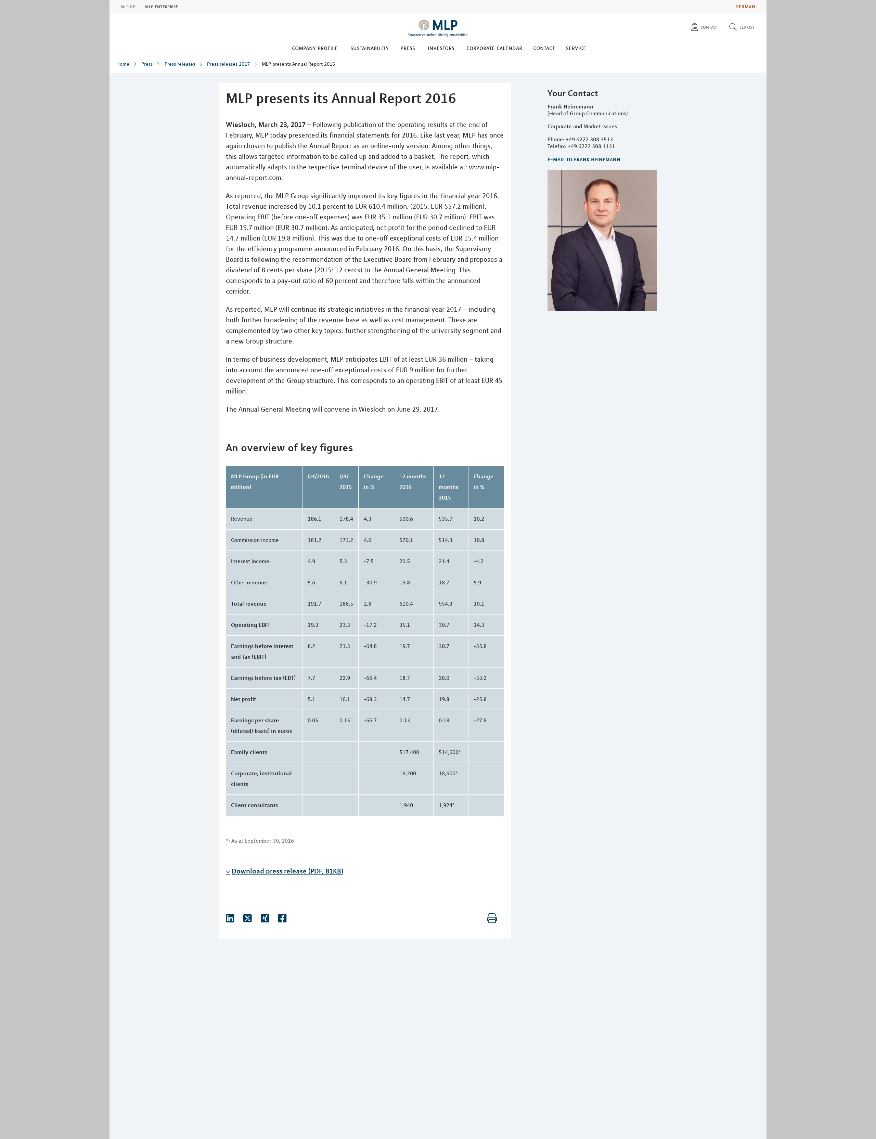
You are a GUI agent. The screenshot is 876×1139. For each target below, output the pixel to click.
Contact (544, 48)
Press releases (180, 64)
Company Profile (315, 48)
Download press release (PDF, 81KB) (287, 871)
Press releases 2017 (228, 64)
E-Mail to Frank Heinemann (584, 159)
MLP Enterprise (161, 6)
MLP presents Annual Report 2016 (298, 64)
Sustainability (369, 48)
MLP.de (127, 6)
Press (407, 48)
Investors (441, 48)
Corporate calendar (494, 48)
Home (122, 64)
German (745, 6)
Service (576, 48)
